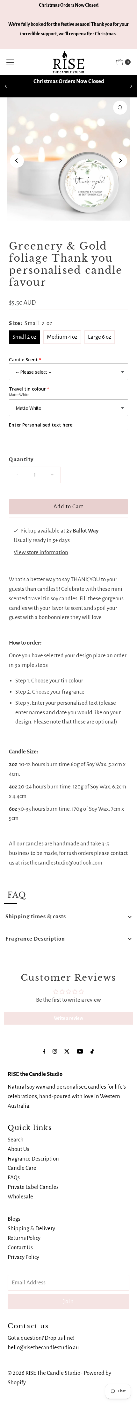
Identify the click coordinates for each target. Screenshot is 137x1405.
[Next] (131, 86)
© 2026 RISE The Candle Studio (44, 1373)
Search (16, 1140)
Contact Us (20, 1248)
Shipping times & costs (35, 917)
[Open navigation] (10, 62)
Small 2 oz (24, 337)
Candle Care (22, 1168)
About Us (18, 1149)
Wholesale (20, 1197)
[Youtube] (80, 1051)
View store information (41, 552)
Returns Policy (24, 1238)
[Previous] (6, 86)
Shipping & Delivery (31, 1228)
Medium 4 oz (62, 337)
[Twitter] (66, 1051)
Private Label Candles (33, 1187)
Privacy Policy (23, 1257)
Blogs (14, 1219)
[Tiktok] (92, 1051)
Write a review (68, 1018)
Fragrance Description (35, 939)
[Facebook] (44, 1051)
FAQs (14, 1178)
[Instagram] (55, 1051)
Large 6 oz (99, 337)
